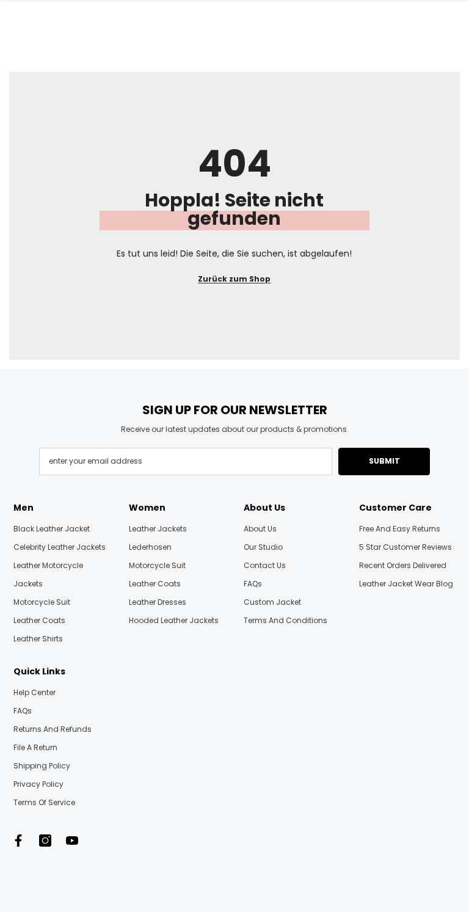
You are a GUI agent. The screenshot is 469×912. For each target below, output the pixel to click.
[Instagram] (45, 840)
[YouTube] (72, 840)
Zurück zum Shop (234, 279)
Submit (384, 461)
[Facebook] (18, 840)
